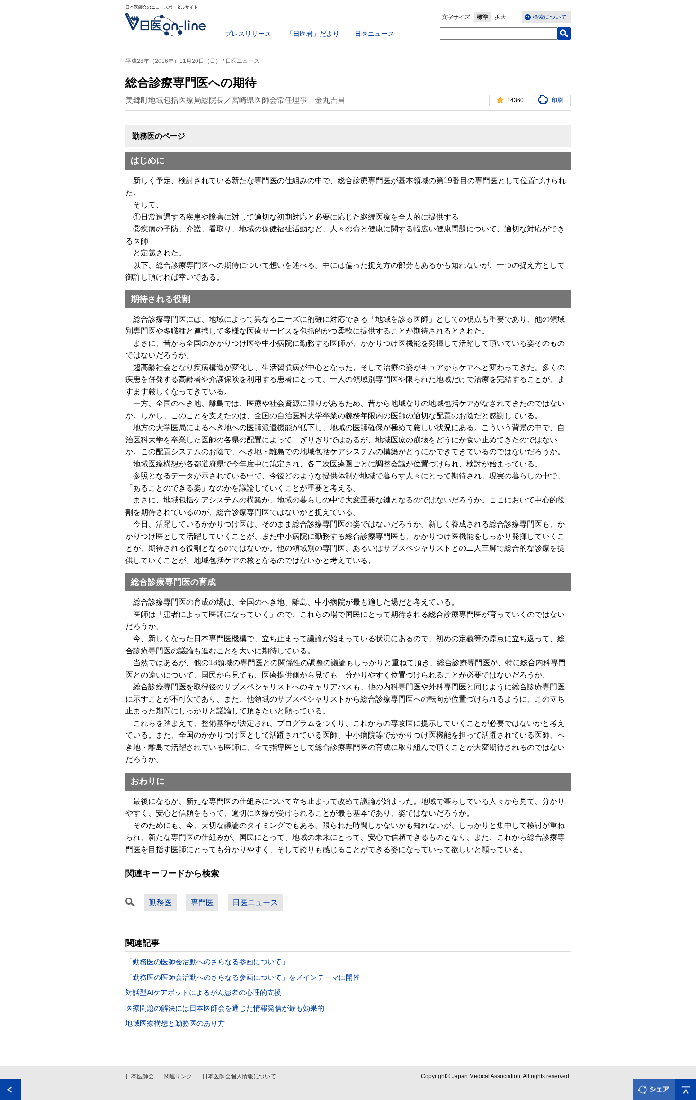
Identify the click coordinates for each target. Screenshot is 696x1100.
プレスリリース (248, 33)
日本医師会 (139, 1076)
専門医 (202, 902)
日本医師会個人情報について (239, 1076)
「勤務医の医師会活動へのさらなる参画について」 (207, 962)
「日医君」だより (312, 33)
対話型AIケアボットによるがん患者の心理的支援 (203, 992)
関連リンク (178, 1076)
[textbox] (498, 33)
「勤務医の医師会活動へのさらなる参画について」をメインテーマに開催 (242, 977)
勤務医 (160, 902)
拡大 (500, 17)
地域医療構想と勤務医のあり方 (175, 1023)
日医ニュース (374, 33)
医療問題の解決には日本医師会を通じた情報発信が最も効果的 (224, 1008)
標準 (482, 17)
